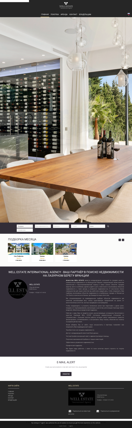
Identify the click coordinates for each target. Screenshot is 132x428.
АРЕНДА (64, 14)
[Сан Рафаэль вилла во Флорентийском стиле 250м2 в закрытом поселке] (19, 249)
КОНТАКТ (73, 14)
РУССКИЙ (128, 14)
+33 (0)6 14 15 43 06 (40, 292)
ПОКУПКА (55, 14)
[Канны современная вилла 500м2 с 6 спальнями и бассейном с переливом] (42, 249)
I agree (71, 426)
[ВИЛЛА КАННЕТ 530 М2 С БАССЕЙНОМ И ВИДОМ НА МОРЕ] (66, 249)
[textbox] (79, 226)
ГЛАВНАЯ (45, 14)
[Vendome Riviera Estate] (66, 11)
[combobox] (79, 226)
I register (66, 374)
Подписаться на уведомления (110, 411)
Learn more (62, 426)
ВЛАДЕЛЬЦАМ (85, 14)
